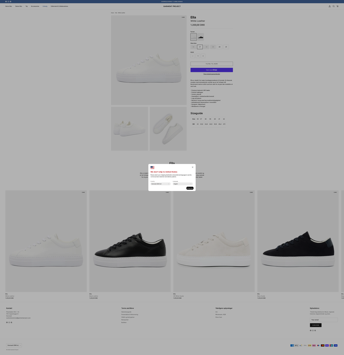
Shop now (190, 188)
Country (152, 181)
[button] (193, 167)
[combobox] (156, 184)
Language (175, 181)
